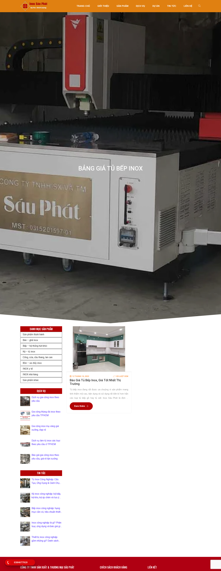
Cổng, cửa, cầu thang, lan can (37, 357)
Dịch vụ (140, 6)
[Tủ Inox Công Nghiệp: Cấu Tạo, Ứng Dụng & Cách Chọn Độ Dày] (25, 483)
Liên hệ (188, 6)
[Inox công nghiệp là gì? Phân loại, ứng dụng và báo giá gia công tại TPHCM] (25, 526)
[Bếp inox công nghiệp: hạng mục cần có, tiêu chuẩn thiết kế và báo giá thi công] (25, 512)
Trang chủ (83, 6)
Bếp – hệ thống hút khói (35, 345)
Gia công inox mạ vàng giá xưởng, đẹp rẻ (45, 428)
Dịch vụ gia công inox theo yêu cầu (45, 399)
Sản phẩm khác (31, 380)
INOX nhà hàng (30, 374)
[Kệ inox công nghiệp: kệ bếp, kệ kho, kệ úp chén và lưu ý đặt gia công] (25, 498)
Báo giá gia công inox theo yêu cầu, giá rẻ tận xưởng (45, 457)
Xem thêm (79, 406)
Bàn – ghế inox (30, 340)
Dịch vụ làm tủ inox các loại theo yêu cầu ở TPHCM (46, 442)
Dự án (156, 6)
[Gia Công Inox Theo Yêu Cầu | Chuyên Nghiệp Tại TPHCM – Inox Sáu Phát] (34, 6)
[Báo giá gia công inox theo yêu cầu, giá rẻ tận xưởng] (25, 459)
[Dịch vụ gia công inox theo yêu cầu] (25, 401)
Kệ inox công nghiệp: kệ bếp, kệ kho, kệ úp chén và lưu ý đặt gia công (46, 495)
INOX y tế (28, 368)
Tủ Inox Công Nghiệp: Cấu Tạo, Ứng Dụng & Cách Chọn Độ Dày (46, 481)
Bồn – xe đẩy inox (32, 363)
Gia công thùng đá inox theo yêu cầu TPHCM (46, 413)
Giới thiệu (103, 6)
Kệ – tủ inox (29, 351)
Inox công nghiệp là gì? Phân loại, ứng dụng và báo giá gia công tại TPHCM (46, 524)
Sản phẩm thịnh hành (33, 334)
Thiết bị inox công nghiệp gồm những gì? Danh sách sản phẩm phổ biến (45, 539)
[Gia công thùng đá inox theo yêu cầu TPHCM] (25, 416)
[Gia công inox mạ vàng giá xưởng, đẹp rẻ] (25, 430)
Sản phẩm (122, 6)
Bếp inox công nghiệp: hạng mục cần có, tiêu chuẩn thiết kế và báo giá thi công (46, 510)
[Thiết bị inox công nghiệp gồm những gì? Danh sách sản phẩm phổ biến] (25, 541)
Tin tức (171, 6)
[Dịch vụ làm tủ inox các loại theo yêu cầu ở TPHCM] (25, 444)
